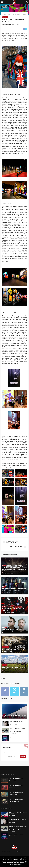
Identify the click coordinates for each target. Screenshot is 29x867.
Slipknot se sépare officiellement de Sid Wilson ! (14, 716)
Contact (17, 855)
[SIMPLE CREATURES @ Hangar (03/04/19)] (14, 625)
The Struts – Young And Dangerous (13, 649)
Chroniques (5, 647)
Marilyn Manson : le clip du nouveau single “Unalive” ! (16, 722)
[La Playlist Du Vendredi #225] (4, 787)
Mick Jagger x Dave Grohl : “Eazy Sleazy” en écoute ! (14, 609)
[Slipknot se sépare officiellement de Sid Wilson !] (14, 711)
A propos (4, 851)
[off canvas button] (2, 2)
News (3, 565)
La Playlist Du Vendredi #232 (16, 792)
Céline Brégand (7, 24)
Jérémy (5, 651)
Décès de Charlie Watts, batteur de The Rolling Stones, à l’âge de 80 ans (14, 589)
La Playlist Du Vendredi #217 (16, 778)
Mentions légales (16, 851)
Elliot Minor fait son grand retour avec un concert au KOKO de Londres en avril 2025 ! (14, 569)
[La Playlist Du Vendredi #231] (4, 801)
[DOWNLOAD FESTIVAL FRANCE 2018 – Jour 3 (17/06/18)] (14, 664)
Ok (7, 864)
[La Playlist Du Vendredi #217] (4, 780)
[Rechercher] (27, 2)
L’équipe (9, 851)
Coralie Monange (7, 631)
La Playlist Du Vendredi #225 (16, 785)
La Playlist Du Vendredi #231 (16, 799)
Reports (5, 17)
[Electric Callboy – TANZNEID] (5, 738)
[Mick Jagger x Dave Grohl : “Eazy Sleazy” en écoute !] (14, 605)
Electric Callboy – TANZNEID (17, 736)
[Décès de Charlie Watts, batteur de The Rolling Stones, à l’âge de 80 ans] (14, 585)
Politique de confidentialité (8, 855)
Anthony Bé (6, 573)
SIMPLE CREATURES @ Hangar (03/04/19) (13, 630)
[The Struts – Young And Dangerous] (14, 644)
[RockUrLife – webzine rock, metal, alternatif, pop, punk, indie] (14, 847)
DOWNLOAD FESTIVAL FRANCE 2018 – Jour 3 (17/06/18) (14, 668)
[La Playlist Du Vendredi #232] (4, 794)
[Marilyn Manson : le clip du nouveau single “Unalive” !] (5, 723)
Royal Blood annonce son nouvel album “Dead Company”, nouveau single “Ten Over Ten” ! (18, 730)
